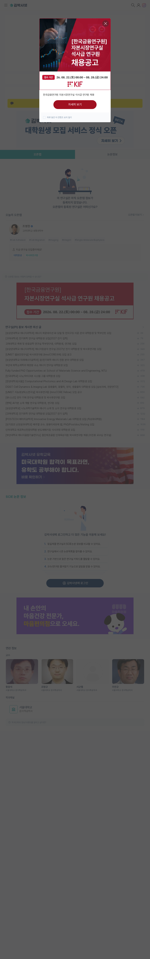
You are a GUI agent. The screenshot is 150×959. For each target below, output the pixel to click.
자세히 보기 (75, 104)
